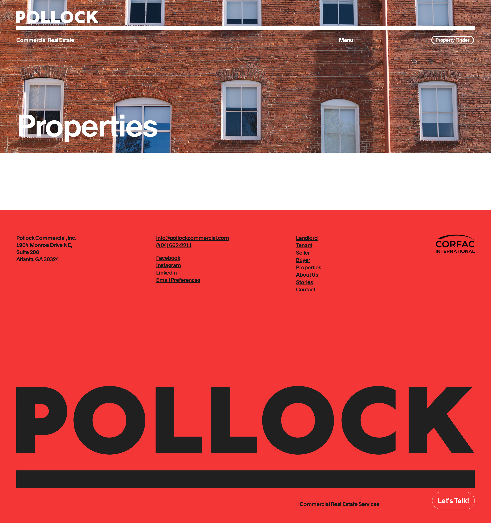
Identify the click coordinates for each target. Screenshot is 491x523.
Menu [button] (346, 40)
